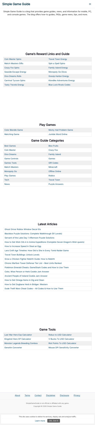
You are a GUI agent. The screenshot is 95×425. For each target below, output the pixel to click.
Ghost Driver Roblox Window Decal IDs (23, 229)
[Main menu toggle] (90, 4)
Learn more (40, 421)
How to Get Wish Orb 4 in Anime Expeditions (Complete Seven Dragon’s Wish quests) (44, 242)
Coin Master (10, 150)
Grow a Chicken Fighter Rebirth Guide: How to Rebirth (30, 259)
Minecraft (53, 167)
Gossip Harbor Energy (59, 76)
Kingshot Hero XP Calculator (17, 339)
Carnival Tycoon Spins (14, 80)
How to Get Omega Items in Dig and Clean (24, 280)
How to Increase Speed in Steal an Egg (23, 246)
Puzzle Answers (56, 184)
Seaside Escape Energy (15, 72)
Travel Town (54, 180)
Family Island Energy (58, 68)
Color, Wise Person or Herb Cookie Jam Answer (27, 271)
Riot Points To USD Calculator (62, 343)
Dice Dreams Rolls (12, 76)
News (7, 184)
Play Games (10, 175)
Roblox (52, 175)
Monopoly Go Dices (58, 72)
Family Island (55, 154)
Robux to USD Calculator (60, 335)
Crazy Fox (53, 150)
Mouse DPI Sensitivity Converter (64, 347)
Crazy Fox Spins (11, 68)
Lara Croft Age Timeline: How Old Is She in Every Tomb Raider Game (37, 250)
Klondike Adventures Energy (62, 80)
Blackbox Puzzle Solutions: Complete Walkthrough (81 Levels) (33, 233)
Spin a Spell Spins (57, 63)
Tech (6, 180)
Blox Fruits (53, 146)
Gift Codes (53, 163)
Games (52, 158)
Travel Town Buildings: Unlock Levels (22, 255)
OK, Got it (53, 421)
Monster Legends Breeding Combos (21, 343)
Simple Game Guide (16, 4)
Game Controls (11, 158)
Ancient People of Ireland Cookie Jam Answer (26, 276)
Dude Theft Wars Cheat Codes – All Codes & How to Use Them (34, 288)
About (17, 395)
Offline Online (55, 171)
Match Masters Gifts (13, 63)
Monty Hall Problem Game (61, 130)
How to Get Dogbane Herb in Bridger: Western (26, 284)
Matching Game (11, 134)
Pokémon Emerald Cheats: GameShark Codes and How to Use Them (37, 267)
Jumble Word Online (58, 134)
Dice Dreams (10, 154)
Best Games (10, 146)
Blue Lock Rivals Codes (59, 85)
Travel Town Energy (58, 59)
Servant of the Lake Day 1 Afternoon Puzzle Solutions (29, 238)
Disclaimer (50, 395)
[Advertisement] (47, 34)
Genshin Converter (13, 347)
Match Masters (11, 167)
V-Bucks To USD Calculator (61, 339)
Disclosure (64, 395)
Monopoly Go (10, 171)
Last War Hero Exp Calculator (18, 335)
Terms (27, 395)
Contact (38, 395)
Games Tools (10, 163)
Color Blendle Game (13, 130)
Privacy (77, 395)
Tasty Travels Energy (14, 85)
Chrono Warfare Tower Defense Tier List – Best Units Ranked (33, 263)
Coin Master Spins (12, 59)
